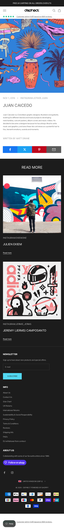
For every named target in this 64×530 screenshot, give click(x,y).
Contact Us (7, 397)
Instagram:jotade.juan (34, 98)
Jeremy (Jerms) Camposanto (24, 330)
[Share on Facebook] (10, 149)
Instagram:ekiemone (15, 238)
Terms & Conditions (10, 423)
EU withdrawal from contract (14, 441)
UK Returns (7, 406)
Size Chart (7, 401)
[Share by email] (54, 149)
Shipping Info (8, 432)
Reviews (6, 428)
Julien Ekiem (12, 244)
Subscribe (12, 376)
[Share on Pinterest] (39, 149)
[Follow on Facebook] (4, 472)
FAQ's (5, 437)
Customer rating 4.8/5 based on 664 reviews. (34, 16)
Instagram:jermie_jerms (17, 324)
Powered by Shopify (39, 488)
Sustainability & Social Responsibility (17, 415)
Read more (7, 253)
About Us (6, 393)
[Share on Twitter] (25, 149)
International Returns (11, 410)
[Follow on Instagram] (12, 472)
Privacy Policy (9, 419)
